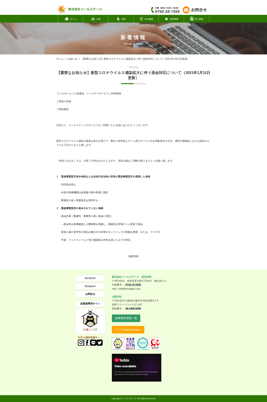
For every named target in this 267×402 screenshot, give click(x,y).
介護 (98, 19)
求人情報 (199, 19)
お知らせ (72, 59)
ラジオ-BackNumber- (128, 329)
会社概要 (148, 19)
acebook (90, 278)
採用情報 (174, 19)
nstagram (90, 286)
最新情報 (133, 256)
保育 (123, 19)
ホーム (73, 19)
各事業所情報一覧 (126, 318)
